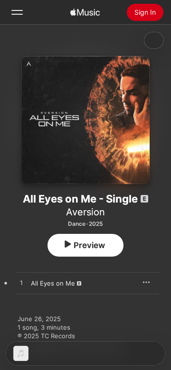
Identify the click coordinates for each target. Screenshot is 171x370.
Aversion (85, 212)
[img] (85, 12)
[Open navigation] (17, 12)
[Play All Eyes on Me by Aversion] (21, 283)
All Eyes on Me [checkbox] (53, 283)
